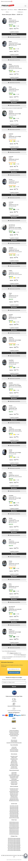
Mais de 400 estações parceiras (14, 706)
